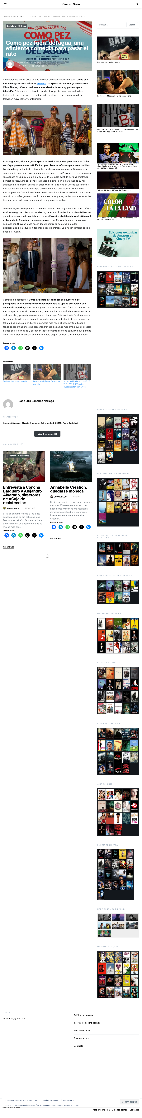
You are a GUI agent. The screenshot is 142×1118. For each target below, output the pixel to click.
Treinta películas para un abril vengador (114, 190)
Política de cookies (83, 1015)
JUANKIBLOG (60, 497)
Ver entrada (8, 547)
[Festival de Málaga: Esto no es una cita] (47, 372)
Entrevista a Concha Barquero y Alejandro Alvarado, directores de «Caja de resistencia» (22, 495)
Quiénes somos (81, 1038)
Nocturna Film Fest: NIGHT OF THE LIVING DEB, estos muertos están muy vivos (77, 384)
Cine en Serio (71, 4)
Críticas (22, 26)
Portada (20, 16)
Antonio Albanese (11, 423)
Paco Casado (13, 508)
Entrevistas (23, 455)
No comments (38, 66)
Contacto (78, 1046)
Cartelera (11, 26)
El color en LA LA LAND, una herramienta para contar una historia (117, 219)
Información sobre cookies (87, 1022)
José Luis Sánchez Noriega (28, 62)
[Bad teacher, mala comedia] (17, 372)
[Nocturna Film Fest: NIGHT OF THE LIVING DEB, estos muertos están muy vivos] (77, 372)
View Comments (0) (47, 434)
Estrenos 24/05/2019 (51, 423)
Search (132, 25)
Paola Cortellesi (70, 423)
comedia (41, 83)
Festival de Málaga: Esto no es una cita (114, 96)
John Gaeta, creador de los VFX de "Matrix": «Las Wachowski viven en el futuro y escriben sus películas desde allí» (117, 166)
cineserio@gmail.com (14, 1018)
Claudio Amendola (30, 423)
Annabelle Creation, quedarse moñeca (68, 489)
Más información (82, 1030)
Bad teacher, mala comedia (15, 381)
